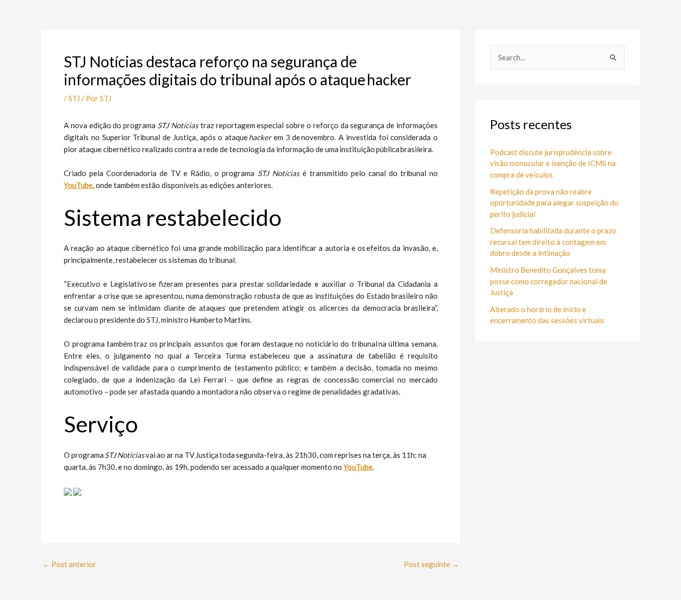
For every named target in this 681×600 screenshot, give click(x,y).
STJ (74, 98)
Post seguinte (431, 564)
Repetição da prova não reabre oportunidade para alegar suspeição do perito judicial (554, 202)
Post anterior (69, 564)
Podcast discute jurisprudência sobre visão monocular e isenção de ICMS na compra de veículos (553, 163)
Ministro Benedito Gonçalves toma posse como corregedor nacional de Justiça (548, 281)
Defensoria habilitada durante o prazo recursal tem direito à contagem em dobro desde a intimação (553, 241)
